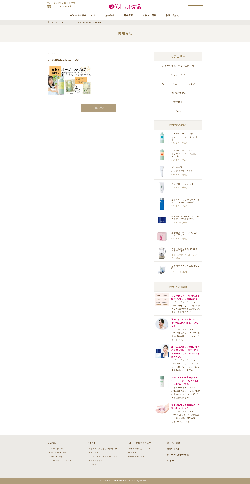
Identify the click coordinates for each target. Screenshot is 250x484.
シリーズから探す (57, 448)
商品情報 (128, 15)
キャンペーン (178, 75)
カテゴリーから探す (58, 452)
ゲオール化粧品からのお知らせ (178, 65)
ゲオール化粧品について (83, 15)
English (195, 4)
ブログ (178, 111)
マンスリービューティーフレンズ (178, 84)
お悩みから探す (56, 456)
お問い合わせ (173, 15)
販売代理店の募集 (136, 456)
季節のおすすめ (178, 93)
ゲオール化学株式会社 (178, 455)
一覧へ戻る (98, 108)
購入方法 (132, 452)
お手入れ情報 (149, 15)
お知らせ (109, 15)
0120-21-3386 (61, 6)
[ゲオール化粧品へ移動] (49, 22)
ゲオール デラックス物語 (60, 460)
